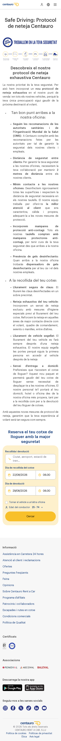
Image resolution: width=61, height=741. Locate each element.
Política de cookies (16, 733)
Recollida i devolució (17, 452)
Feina (6, 579)
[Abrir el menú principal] (55, 4)
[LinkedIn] (36, 708)
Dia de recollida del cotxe (19, 468)
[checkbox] (6, 502)
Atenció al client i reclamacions (21, 560)
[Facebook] (13, 708)
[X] (20, 708)
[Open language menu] (48, 5)
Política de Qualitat (14, 622)
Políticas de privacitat (40, 733)
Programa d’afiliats (14, 597)
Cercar (30, 516)
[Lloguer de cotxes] (11, 4)
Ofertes (7, 566)
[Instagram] (5, 708)
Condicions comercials (16, 616)
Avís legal (34, 737)
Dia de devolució (14, 484)
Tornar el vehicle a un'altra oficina (27, 502)
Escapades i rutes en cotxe (19, 610)
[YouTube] (44, 708)
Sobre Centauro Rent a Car (19, 591)
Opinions (8, 585)
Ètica (24, 737)
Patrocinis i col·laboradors (18, 604)
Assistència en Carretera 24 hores (23, 554)
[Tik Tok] (28, 708)
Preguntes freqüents (15, 572)
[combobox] (13, 459)
